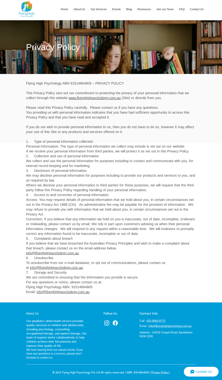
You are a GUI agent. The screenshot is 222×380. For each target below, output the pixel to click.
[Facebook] (115, 323)
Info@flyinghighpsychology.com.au (170, 326)
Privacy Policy (160, 372)
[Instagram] (106, 323)
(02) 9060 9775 (156, 320)
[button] (79, 9)
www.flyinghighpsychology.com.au (95, 98)
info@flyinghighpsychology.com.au (52, 253)
